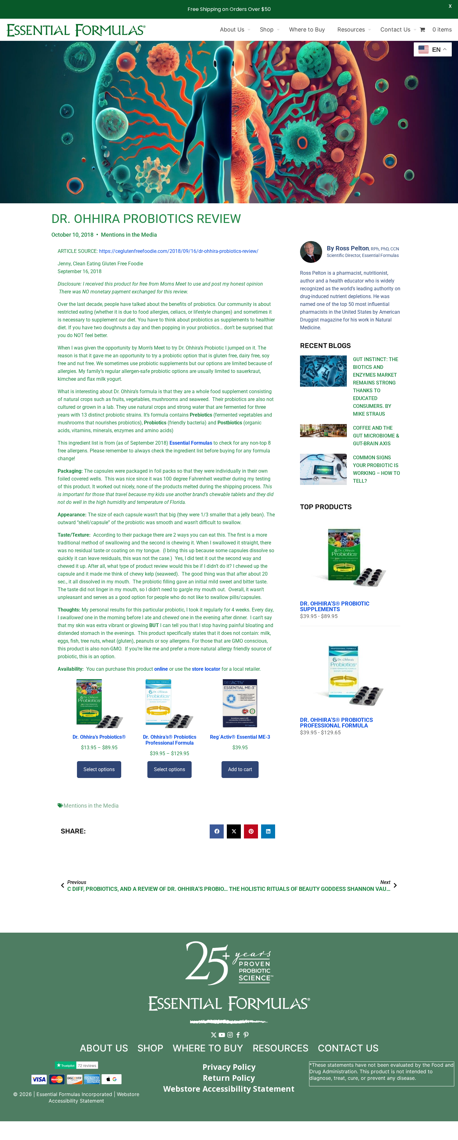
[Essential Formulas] (76, 30)
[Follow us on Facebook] (238, 1039)
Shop (150, 1048)
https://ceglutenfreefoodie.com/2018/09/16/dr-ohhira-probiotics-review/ (179, 251)
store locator (207, 669)
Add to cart (240, 769)
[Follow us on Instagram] (230, 1039)
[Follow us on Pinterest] (246, 1039)
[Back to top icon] (428, 1127)
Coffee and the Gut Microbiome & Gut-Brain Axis (376, 436)
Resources (280, 1048)
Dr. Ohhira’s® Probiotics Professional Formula (336, 723)
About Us (104, 1048)
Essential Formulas (190, 443)
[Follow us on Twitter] (214, 1039)
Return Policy (229, 1077)
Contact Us (348, 1048)
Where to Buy (208, 1048)
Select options (99, 769)
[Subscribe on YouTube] (222, 1039)
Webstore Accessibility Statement (94, 1097)
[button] (217, 831)
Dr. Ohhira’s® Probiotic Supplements (335, 606)
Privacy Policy (229, 1066)
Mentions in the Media (129, 234)
